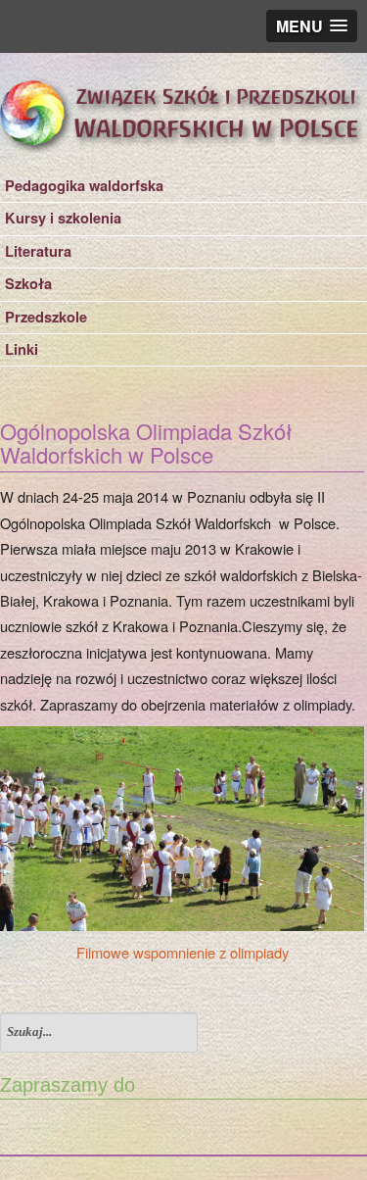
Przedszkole (46, 317)
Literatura (38, 251)
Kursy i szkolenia (63, 218)
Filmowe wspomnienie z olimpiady (182, 952)
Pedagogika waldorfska (84, 185)
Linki (21, 349)
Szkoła (28, 283)
